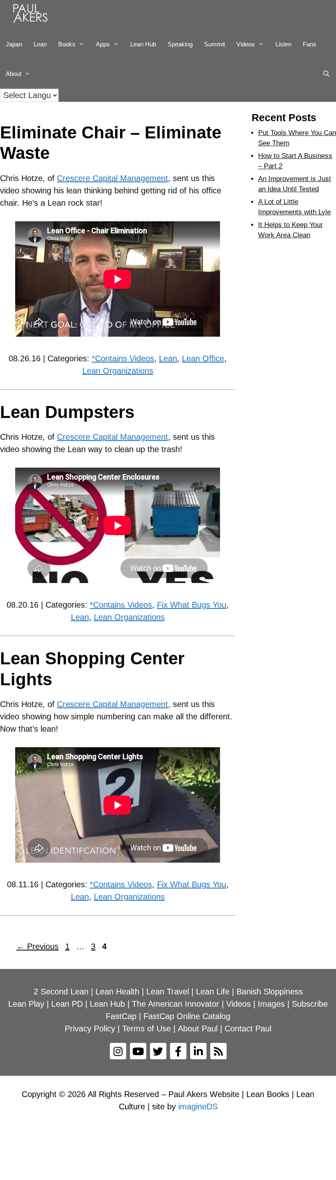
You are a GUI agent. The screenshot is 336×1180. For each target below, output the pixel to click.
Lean (40, 44)
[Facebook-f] (178, 1051)
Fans (309, 44)
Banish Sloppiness (269, 991)
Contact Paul (248, 1028)
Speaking (180, 44)
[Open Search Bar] (326, 74)
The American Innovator (175, 1003)
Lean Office (203, 358)
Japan (14, 44)
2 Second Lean (61, 991)
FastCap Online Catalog (186, 1016)
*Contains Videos (123, 358)
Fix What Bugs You (191, 604)
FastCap (121, 1016)
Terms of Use (146, 1028)
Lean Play (26, 1003)
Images (271, 1003)
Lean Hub (143, 44)
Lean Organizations (117, 370)
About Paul (198, 1028)
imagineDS (198, 1106)
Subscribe (310, 1003)
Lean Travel (167, 991)
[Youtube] (138, 1051)
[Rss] (218, 1051)
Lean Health (117, 991)
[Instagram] (118, 1051)
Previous (37, 946)
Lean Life (212, 991)
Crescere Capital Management (112, 178)
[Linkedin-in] (198, 1051)
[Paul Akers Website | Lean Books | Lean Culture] (32, 15)
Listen (283, 44)
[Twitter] (158, 1051)
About (13, 73)
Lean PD (67, 1003)
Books (66, 44)
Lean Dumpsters (67, 412)
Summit (214, 44)
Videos (245, 44)
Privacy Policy (90, 1028)
